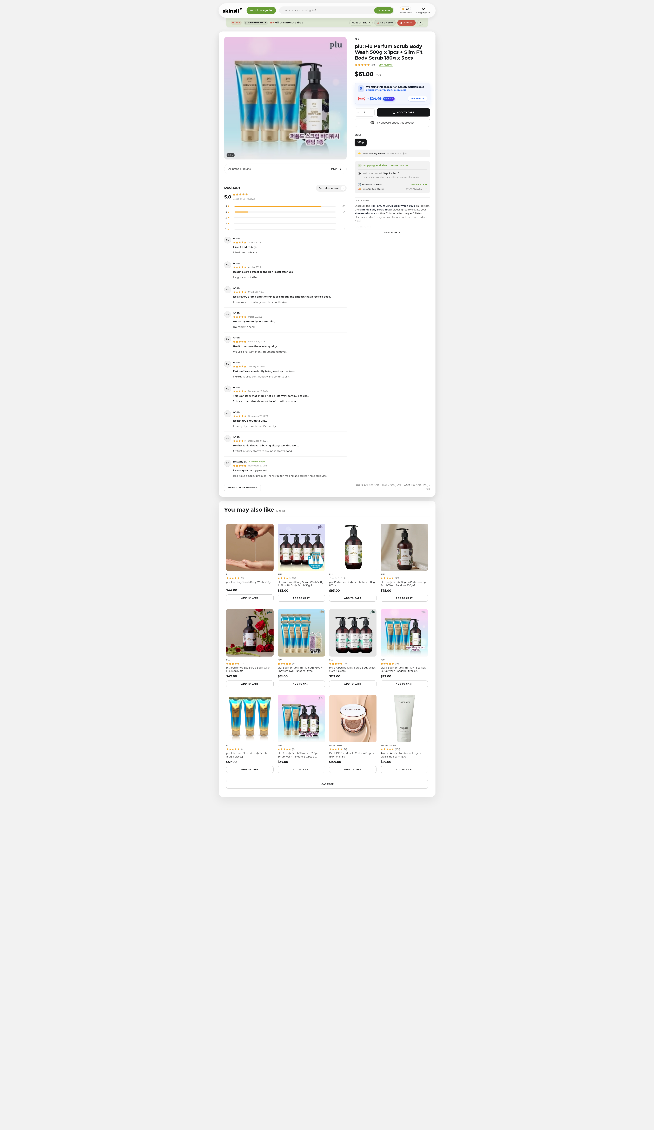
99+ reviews (386, 64)
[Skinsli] (232, 10)
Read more (391, 232)
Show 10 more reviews (242, 487)
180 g (361, 142)
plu (357, 39)
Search (386, 10)
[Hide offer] (420, 23)
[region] (285, 98)
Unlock (408, 22)
